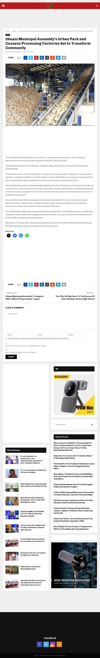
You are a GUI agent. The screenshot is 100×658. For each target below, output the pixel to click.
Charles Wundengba (14, 52)
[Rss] (59, 644)
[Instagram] (52, 644)
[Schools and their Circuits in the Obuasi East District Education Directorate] (12, 583)
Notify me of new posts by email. (21, 352)
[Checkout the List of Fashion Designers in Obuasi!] (12, 556)
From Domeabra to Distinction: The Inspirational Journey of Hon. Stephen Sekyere (31, 459)
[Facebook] (39, 644)
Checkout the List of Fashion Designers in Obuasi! (33, 554)
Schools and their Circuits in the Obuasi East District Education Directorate (33, 582)
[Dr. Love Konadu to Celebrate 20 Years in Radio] (12, 473)
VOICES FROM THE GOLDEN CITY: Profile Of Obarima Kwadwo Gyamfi (32, 513)
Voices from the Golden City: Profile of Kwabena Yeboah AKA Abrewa (32, 527)
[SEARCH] (92, 424)
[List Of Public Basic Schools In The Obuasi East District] (12, 542)
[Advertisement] (50, 16)
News (7, 35)
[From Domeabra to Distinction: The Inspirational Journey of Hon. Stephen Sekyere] (12, 459)
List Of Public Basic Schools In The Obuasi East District (32, 540)
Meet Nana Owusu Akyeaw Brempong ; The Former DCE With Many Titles (32, 500)
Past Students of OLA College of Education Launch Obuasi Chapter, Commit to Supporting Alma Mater (74, 466)
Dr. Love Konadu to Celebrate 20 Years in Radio (33, 471)
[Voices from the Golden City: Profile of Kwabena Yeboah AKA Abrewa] (12, 528)
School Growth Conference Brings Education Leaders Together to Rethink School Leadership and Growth (73, 510)
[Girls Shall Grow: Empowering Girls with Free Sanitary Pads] (12, 487)
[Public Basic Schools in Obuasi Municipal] (12, 570)
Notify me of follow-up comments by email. (26, 346)
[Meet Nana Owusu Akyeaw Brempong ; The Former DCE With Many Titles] (12, 501)
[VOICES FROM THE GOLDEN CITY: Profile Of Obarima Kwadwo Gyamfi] (12, 514)
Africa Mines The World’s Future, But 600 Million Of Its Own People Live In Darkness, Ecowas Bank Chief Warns (73, 476)
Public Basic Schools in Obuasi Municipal (30, 568)
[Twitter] (46, 644)
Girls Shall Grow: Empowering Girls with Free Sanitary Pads (33, 485)
